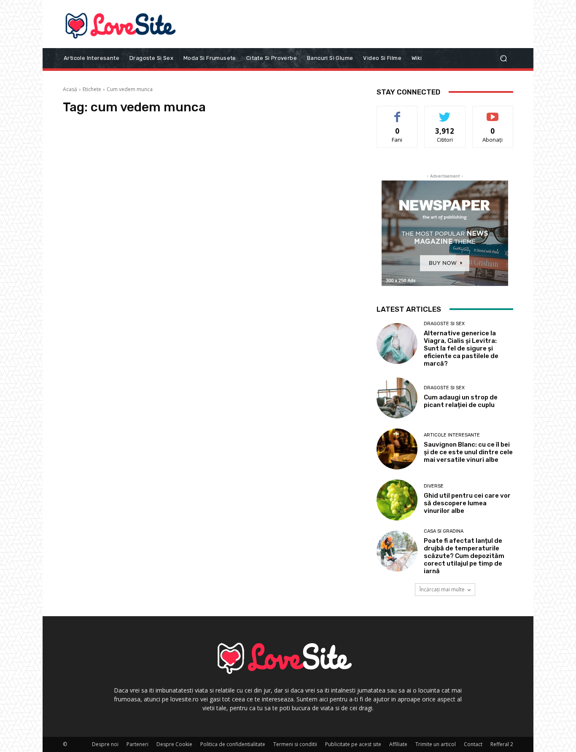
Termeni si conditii (295, 744)
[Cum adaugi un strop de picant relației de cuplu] (397, 397)
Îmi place (397, 112)
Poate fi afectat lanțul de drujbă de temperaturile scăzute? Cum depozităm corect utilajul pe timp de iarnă (464, 556)
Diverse (434, 486)
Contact (473, 744)
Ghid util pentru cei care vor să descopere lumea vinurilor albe (467, 503)
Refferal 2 (501, 744)
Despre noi (105, 744)
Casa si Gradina (443, 531)
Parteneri (137, 744)
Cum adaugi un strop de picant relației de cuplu (461, 401)
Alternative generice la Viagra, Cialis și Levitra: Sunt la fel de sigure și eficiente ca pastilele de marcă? (461, 348)
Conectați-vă (445, 112)
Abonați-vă (493, 112)
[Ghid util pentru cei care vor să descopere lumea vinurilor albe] (397, 500)
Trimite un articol (435, 744)
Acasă (70, 89)
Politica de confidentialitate (232, 744)
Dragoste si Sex (444, 323)
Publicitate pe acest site (353, 744)
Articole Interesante (452, 435)
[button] (503, 58)
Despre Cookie (174, 744)
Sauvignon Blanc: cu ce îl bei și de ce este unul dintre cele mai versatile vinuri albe (468, 452)
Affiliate (398, 744)
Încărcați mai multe (442, 589)
